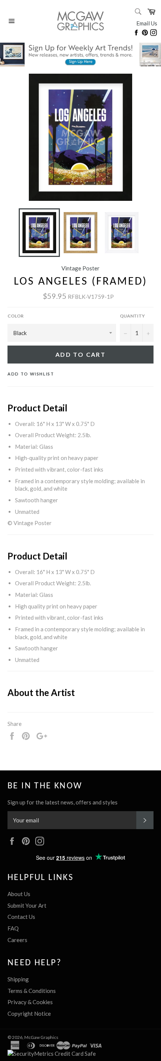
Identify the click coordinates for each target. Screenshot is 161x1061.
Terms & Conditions (31, 990)
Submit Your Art (26, 905)
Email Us (146, 23)
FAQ (13, 928)
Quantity (132, 316)
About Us (18, 893)
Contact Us (21, 916)
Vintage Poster (80, 268)
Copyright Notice (29, 1013)
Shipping (18, 979)
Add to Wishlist (30, 373)
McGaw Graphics (41, 1037)
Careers (17, 939)
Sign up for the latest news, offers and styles (62, 802)
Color (15, 316)
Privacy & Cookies (30, 1002)
